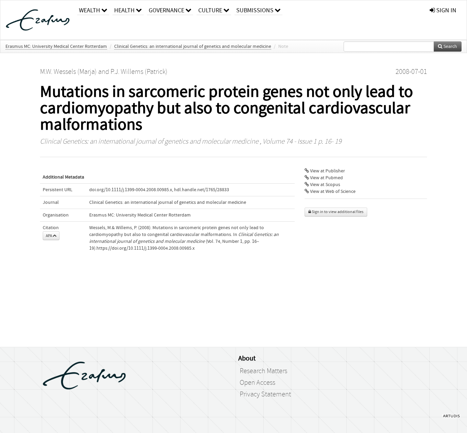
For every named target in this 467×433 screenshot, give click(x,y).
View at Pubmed (326, 178)
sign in (445, 10)
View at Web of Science (332, 191)
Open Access (257, 383)
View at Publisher (327, 171)
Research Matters (263, 371)
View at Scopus (324, 184)
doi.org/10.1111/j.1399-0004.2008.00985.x (130, 190)
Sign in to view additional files (337, 212)
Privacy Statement (265, 394)
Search (449, 46)
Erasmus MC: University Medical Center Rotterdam (56, 46)
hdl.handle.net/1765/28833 (201, 190)
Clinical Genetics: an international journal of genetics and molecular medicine (192, 46)
